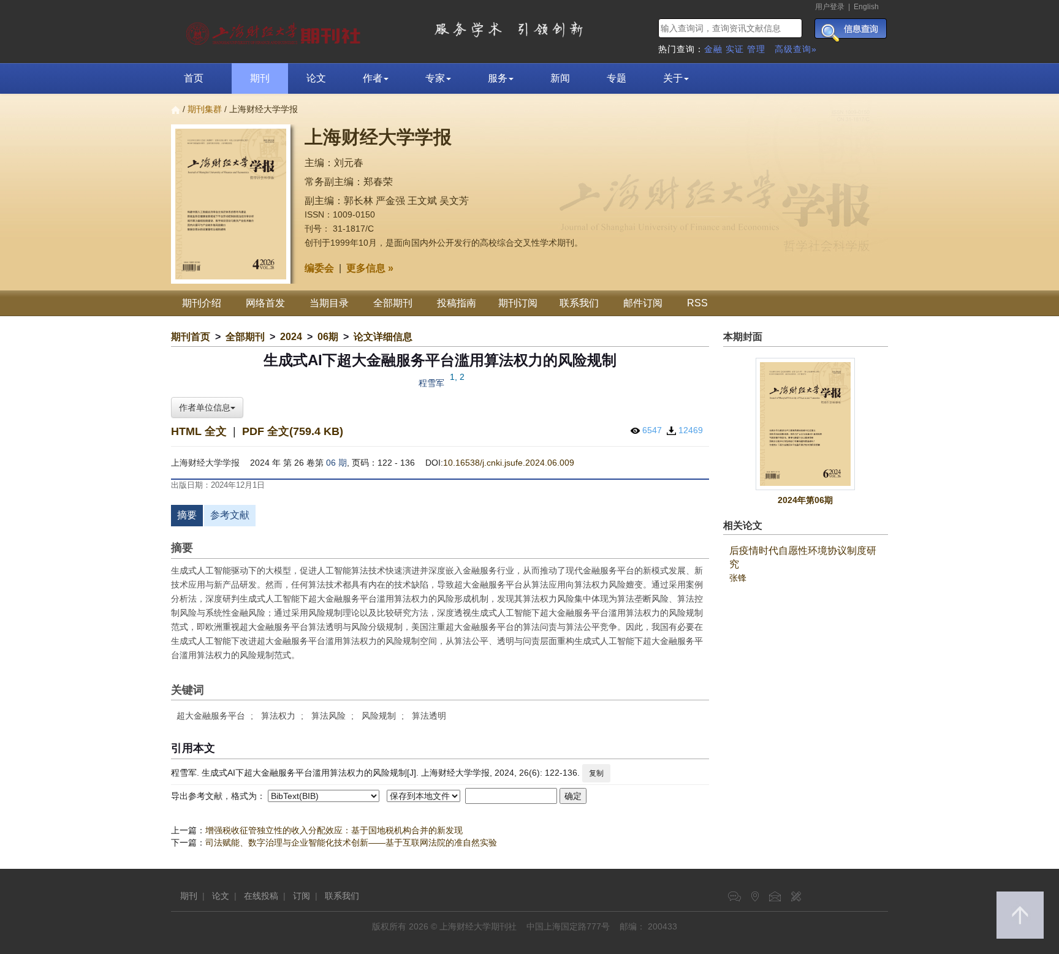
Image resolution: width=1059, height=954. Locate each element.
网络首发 (265, 303)
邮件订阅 (642, 303)
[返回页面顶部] (1020, 915)
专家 (435, 78)
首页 (193, 78)
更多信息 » (369, 268)
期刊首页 (190, 336)
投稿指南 (456, 303)
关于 (673, 78)
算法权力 (278, 716)
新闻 (560, 78)
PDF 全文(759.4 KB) (292, 431)
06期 (327, 336)
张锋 (737, 578)
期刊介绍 (201, 303)
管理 (756, 49)
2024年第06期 (805, 500)
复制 (596, 773)
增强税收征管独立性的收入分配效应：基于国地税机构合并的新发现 (334, 830)
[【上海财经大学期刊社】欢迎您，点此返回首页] (275, 31)
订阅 (301, 896)
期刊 (260, 78)
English (866, 6)
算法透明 (429, 716)
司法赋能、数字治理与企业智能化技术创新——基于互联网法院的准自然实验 (351, 842)
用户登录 (830, 6)
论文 (316, 78)
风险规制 (379, 716)
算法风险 (328, 716)
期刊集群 (205, 109)
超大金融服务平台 (210, 716)
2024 (291, 336)
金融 (713, 49)
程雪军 (431, 383)
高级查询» (796, 49)
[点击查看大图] (806, 424)
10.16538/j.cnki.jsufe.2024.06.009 (508, 463)
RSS (697, 303)
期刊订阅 (517, 303)
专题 (616, 78)
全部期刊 (392, 303)
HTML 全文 (199, 431)
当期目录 (329, 303)
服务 (497, 78)
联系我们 (579, 303)
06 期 (336, 463)
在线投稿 (261, 896)
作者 (372, 78)
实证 (735, 49)
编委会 (319, 268)
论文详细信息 (383, 336)
